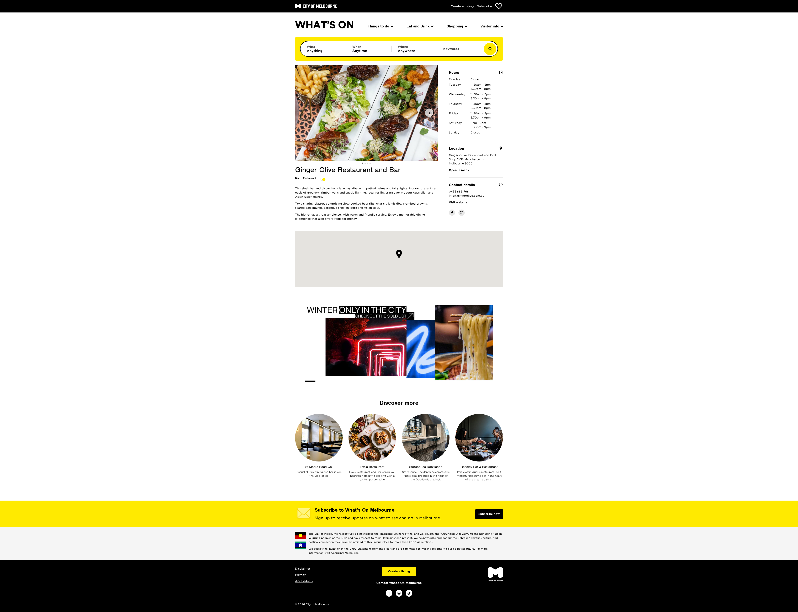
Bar (297, 178)
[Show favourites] (498, 6)
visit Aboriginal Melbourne (342, 552)
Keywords (451, 49)
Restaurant (309, 178)
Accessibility (304, 581)
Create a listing (462, 6)
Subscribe (484, 6)
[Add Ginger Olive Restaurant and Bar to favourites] (322, 178)
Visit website (458, 202)
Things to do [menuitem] (378, 26)
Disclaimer (302, 568)
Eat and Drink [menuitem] (418, 26)
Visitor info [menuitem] (489, 26)
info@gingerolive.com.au (466, 195)
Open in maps (459, 170)
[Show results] (490, 49)
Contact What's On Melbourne (399, 583)
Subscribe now (489, 514)
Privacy (300, 574)
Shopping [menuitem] (455, 26)
